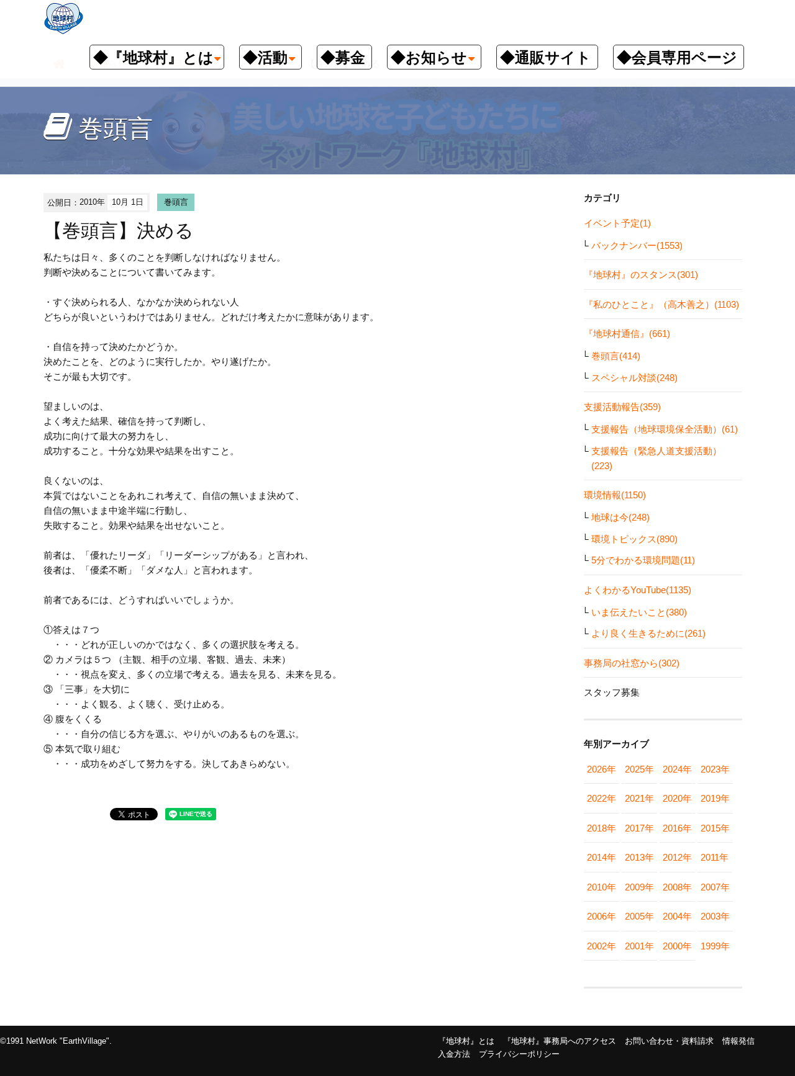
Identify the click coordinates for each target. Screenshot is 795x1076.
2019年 (715, 798)
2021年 (639, 798)
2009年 (639, 887)
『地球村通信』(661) (627, 333)
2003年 (715, 916)
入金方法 (454, 1054)
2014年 (601, 857)
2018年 (601, 828)
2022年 (601, 798)
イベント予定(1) (617, 223)
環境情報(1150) (615, 495)
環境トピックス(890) (634, 539)
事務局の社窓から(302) (631, 663)
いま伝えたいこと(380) (639, 612)
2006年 (601, 916)
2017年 (639, 828)
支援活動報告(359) (622, 406)
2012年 (677, 857)
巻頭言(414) (615, 356)
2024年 (677, 769)
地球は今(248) (620, 517)
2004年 (677, 916)
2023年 (715, 769)
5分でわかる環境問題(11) (643, 560)
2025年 (639, 769)
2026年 (601, 769)
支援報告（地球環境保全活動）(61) (664, 429)
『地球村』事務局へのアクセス (559, 1041)
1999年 (715, 946)
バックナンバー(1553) (637, 245)
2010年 (601, 887)
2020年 (677, 798)
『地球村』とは (466, 1041)
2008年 (677, 887)
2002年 (601, 946)
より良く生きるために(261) (648, 633)
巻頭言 (176, 202)
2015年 (715, 828)
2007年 (715, 887)
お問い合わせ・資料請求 (669, 1041)
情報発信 (738, 1041)
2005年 (639, 916)
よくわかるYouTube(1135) (637, 590)
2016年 (677, 828)
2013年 (639, 857)
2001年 (639, 946)
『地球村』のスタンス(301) (641, 274)
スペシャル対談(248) (634, 377)
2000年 (677, 946)
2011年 (715, 857)
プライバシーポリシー (519, 1054)
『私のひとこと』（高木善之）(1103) (661, 304)
